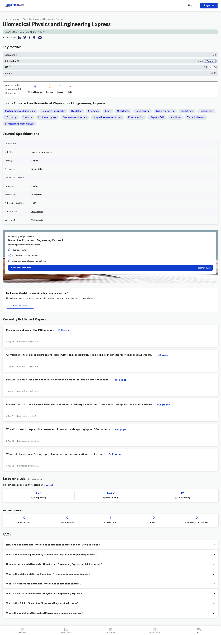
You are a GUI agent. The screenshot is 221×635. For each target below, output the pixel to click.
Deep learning (142, 111)
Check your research (110, 267)
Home (6, 19)
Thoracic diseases (196, 117)
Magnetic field (157, 117)
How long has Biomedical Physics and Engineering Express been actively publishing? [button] (53, 545)
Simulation (93, 111)
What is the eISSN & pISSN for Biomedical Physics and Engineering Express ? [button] (48, 574)
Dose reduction (135, 117)
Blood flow (76, 111)
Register (209, 5)
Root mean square (47, 117)
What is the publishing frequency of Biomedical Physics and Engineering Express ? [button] (51, 555)
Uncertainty (123, 111)
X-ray (108, 111)
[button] (16, 54)
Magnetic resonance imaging (107, 117)
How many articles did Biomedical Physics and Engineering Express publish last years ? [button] (54, 564)
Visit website (37, 211)
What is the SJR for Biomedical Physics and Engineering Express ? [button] (42, 603)
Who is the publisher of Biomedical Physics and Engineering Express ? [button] (44, 613)
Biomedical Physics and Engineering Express (43, 19)
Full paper (64, 330)
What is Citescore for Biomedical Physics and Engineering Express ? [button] (43, 584)
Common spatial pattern (75, 117)
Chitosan (27, 117)
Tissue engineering (165, 111)
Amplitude (175, 117)
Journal (15, 19)
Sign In (192, 5)
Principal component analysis (19, 123)
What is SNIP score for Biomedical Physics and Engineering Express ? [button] (44, 594)
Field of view (187, 111)
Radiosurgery (206, 111)
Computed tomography (53, 111)
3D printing (10, 117)
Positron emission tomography (20, 111)
